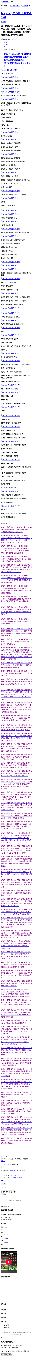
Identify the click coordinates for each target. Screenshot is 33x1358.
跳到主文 (3, 22)
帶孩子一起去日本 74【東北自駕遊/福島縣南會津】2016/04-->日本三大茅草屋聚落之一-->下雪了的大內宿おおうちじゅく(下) (18, 60)
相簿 (5, 42)
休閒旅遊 (14, 39)
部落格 (6, 44)
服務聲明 (18, 1334)
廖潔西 (3, 1161)
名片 (5, 46)
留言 (15, 1170)
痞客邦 (11, 1170)
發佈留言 (3, 1194)
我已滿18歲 (4, 1354)
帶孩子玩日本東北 (16, 1177)
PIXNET (8, 1332)
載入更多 (3, 1183)
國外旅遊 (14, 1175)
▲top (2, 1180)
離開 (10, 1354)
